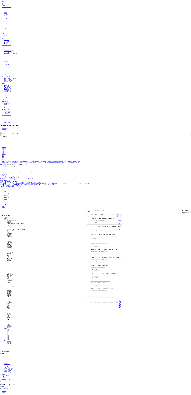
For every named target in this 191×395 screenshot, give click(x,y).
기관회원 (6, 363)
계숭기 (9, 316)
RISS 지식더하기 (7, 41)
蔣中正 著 (9, 276)
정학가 (9, 221)
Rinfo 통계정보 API (7, 88)
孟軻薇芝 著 (10, 252)
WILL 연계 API (7, 87)
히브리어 (4, 149)
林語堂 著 (9, 233)
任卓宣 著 (9, 225)
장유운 (9, 308)
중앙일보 (9, 266)
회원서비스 (4, 26)
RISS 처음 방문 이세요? (6, 45)
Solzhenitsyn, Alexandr (11, 288)
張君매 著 (9, 283)
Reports (5, 107)
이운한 (9, 306)
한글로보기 (101, 214)
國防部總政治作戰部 (11, 220)
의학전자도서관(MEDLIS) (8, 365)
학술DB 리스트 (7, 112)
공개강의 (6, 15)
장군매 (9, 279)
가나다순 (6, 218)
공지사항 (4, 99)
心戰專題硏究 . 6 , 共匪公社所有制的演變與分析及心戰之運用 (103, 234)
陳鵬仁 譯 (9, 241)
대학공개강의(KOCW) (8, 357)
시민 (8, 324)
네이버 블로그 (4, 390)
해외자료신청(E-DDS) (6, 76)
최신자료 (6, 73)
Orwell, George (10, 263)
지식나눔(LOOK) (7, 364)
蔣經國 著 (9, 260)
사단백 (9, 320)
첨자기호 (4, 153)
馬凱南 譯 (9, 312)
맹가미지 (9, 254)
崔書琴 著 (9, 294)
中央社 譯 (9, 302)
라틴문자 (4, 154)
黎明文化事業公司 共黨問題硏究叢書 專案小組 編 (16, 229)
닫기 (1, 187)
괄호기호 (4, 150)
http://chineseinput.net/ (3, 164)
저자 (5, 219)
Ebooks (5, 104)
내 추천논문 (6, 18)
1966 (8, 337)
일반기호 (4, 157)
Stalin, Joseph (10, 264)
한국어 (9, 343)
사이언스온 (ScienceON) (8, 372)
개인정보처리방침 (5, 375)
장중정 (9, 297)
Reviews (5, 106)
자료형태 (6, 345)
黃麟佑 (9, 325)
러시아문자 (4, 155)
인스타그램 (4, 391)
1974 (8, 332)
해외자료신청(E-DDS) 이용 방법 (10, 78)
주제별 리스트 (6, 113)
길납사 (9, 318)
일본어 (9, 342)
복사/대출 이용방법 (7, 51)
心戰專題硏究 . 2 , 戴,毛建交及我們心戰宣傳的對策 (100, 281)
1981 (8, 330)
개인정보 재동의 (5, 376)
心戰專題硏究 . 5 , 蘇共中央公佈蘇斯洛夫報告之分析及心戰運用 (103, 218)
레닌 (8, 277)
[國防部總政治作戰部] (101, 267)
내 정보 (5, 35)
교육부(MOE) (6, 367)
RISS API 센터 (4, 83)
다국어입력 (4, 130)
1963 (8, 339)
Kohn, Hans (9, 265)
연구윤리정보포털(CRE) (8, 371)
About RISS (4, 38)
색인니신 (9, 231)
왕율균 (9, 282)
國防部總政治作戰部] (101, 259)
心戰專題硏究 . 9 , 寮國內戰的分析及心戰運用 (100, 265)
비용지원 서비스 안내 (8, 79)
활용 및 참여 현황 (7, 91)
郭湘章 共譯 (10, 326)
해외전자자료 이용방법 (8, 52)
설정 (3, 33)
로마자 (3, 158)
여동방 (9, 278)
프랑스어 (4, 147)
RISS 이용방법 (6, 40)
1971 (8, 333)
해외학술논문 (6, 11)
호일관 (9, 309)
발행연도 (6, 328)
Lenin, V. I (9, 281)
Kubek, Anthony (10, 286)
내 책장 (5, 19)
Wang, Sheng (10, 224)
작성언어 (6, 340)
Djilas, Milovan (10, 274)
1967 (8, 336)
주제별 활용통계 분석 (8, 65)
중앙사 (9, 303)
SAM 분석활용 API (7, 90)
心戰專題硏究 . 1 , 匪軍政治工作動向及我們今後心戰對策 (102, 288)
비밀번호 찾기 (6, 31)
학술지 (5, 12)
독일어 (3, 148)
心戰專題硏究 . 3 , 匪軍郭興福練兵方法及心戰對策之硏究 (102, 242)
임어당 (9, 232)
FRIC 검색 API (6, 89)
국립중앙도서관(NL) (8, 369)
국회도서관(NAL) (7, 370)
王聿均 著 (9, 242)
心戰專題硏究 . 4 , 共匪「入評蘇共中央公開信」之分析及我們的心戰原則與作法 (106, 226)
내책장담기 (96, 214)
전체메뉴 (4, 5)
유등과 (9, 248)
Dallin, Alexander (10, 261)
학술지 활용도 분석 (7, 66)
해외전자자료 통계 (5, 120)
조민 (8, 257)
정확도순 (118, 214)
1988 (8, 329)
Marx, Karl (9, 258)
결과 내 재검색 (4, 136)
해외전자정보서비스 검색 (6, 101)
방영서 (9, 304)
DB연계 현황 (6, 42)
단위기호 (4, 156)
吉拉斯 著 (9, 275)
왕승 (8, 235)
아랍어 (3, 159)
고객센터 (4, 4)
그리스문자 (4, 146)
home (3, 206)
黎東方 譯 (9, 295)
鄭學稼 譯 (9, 244)
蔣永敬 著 (9, 289)
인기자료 (6, 74)
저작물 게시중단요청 (6, 379)
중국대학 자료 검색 (7, 81)
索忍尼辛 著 (10, 230)
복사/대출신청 (96, 222)
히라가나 (4, 141)
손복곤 (9, 313)
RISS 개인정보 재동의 (6, 97)
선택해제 (2, 211)
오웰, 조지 (9, 280)
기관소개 (4, 377)
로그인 (3, 2)
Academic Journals (7, 103)
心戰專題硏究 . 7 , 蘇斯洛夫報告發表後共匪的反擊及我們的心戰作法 (104, 249)
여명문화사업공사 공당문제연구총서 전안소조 (16, 223)
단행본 (5, 13)
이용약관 (4, 374)
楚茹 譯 (9, 253)
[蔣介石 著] (9, 290)
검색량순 (6, 217)
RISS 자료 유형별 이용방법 (9, 50)
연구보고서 (6, 14)
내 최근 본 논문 (7, 20)
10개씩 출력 (118, 300)
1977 (8, 331)
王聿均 (9, 296)
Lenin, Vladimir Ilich (11, 262)
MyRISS (3, 3)
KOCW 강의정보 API (8, 86)
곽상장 (9, 305)
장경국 (9, 259)
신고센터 (6, 61)
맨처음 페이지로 (91, 302)
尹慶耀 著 (9, 240)
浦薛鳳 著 (9, 292)
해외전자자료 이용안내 (6, 115)
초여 (8, 255)
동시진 (9, 315)
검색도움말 (4, 129)
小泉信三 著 (10, 236)
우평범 (9, 319)
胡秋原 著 (9, 273)
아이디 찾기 (6, 30)
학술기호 (4, 151)
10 (115, 302)
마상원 (9, 327)
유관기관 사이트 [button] (5, 366)
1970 (8, 334)
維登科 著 (9, 246)
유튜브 (3, 392)
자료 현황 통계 (7, 64)
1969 (8, 335)
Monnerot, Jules (10, 287)
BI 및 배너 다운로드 (7, 43)
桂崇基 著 (9, 293)
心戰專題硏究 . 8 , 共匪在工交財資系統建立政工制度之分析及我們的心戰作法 (106, 257)
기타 (8, 344)
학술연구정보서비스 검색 (6, 7)
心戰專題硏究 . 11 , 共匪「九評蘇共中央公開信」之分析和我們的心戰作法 (105, 273)
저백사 (9, 307)
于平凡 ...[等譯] (10, 317)
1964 (8, 338)
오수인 (9, 314)
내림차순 (118, 216)
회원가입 (4, 1)
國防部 (9, 234)
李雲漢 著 (9, 291)
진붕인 (9, 243)
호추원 (9, 245)
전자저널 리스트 (7, 111)
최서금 (9, 301)
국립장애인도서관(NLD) (8, 368)
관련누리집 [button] (4, 356)
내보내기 (92, 214)
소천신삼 (9, 237)
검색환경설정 (6, 36)
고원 (8, 256)
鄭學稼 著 (9, 222)
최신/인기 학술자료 (5, 71)
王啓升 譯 (9, 247)
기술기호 (4, 152)
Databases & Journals (5, 109)
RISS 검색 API (6, 85)
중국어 (9, 341)
